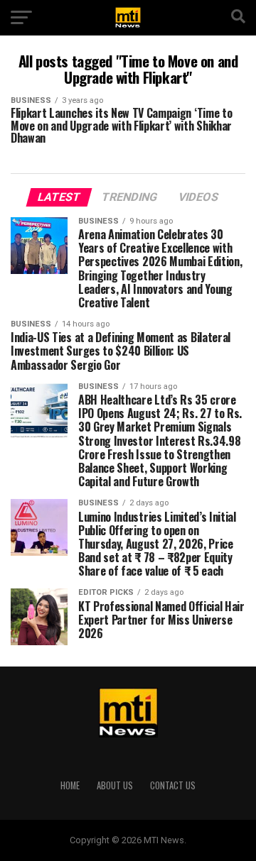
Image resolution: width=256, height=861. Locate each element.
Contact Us (173, 785)
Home (70, 785)
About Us (115, 785)
